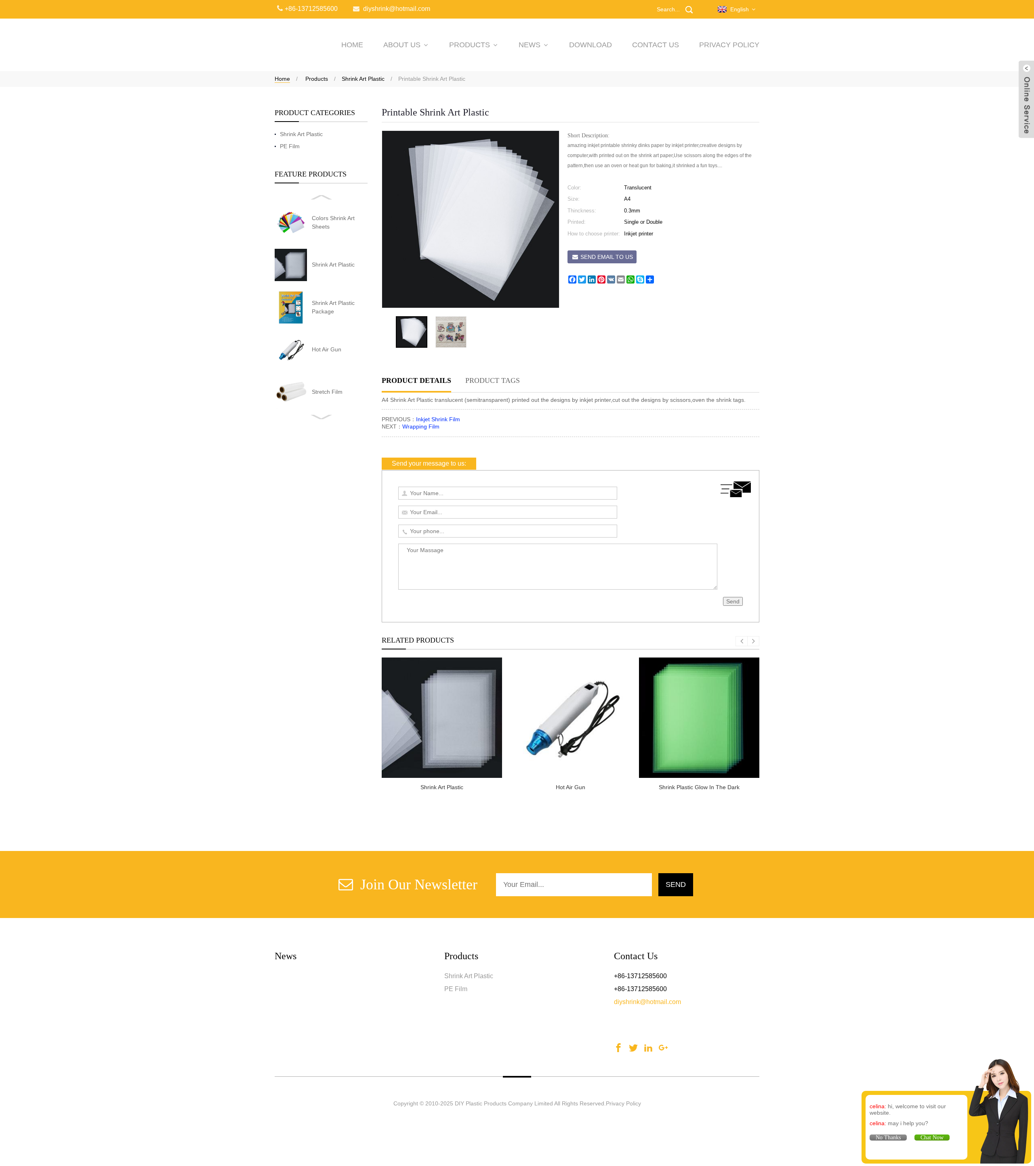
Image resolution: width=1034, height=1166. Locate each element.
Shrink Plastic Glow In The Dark (699, 787)
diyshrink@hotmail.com (647, 1001)
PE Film (290, 146)
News (529, 45)
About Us (401, 45)
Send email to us (606, 257)
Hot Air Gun (326, 349)
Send (733, 601)
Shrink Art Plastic (363, 79)
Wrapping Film (420, 426)
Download (590, 45)
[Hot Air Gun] (570, 718)
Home (282, 79)
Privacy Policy (729, 45)
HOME (352, 45)
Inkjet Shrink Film (438, 419)
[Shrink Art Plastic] (442, 718)
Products (469, 45)
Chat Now (932, 1137)
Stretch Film (327, 392)
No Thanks (888, 1137)
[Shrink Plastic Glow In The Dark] (699, 718)
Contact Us (655, 45)
